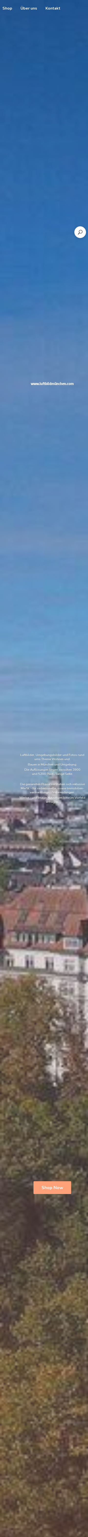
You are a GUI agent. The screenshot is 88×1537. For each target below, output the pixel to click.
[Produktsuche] (80, 232)
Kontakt (52, 8)
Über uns (29, 8)
